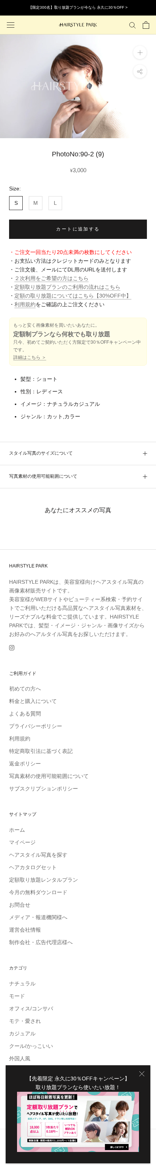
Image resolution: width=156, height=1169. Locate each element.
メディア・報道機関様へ (38, 917)
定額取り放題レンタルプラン (43, 880)
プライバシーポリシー (35, 726)
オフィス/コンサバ (31, 1008)
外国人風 (19, 1058)
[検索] (132, 25)
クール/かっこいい (31, 1046)
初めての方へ (25, 689)
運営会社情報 (25, 930)
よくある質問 (25, 714)
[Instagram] (11, 647)
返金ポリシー (25, 764)
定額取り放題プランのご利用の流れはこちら (67, 287)
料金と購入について (33, 701)
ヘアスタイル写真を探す (38, 855)
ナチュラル (22, 983)
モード (17, 996)
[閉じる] (142, 1074)
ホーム (17, 830)
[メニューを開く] (10, 25)
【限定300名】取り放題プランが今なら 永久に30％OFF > (78, 7)
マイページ (22, 842)
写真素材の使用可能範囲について (43, 476)
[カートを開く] (146, 25)
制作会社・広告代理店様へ (41, 942)
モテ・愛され (25, 1021)
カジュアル (22, 1033)
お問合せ (19, 905)
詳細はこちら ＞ (29, 357)
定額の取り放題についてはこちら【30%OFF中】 (72, 296)
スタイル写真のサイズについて (41, 453)
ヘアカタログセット (33, 867)
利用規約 (25, 304)
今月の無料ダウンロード (38, 892)
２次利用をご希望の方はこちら (51, 278)
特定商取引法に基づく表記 (41, 751)
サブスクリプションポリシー (43, 789)
